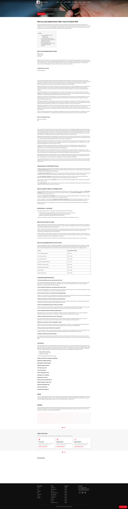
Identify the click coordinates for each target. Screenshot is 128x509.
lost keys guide (83, 174)
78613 (66, 494)
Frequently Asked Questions (46, 44)
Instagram (61, 236)
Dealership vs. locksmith (45, 40)
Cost (80, 2)
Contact (84, 2)
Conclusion (43, 45)
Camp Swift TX (53, 496)
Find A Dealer (74, 2)
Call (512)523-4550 (50, 13)
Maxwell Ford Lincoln (75, 217)
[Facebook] (80, 492)
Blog (61, 2)
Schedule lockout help (42, 446)
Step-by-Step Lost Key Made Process (47, 38)
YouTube (86, 234)
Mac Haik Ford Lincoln (66, 217)
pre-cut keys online (86, 86)
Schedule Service (41, 13)
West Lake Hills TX (54, 492)
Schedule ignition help (78, 446)
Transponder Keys (45, 37)
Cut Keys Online (67, 2)
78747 (66, 499)
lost (52, 24)
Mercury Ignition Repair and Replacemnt (48, 39)
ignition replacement (66, 105)
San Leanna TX (53, 489)
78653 (66, 497)
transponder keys (79, 169)
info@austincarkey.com (85, 489)
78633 (66, 502)
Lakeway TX (53, 487)
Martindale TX (53, 494)
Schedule (89, 2)
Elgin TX (52, 491)
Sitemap (38, 497)
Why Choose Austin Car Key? (46, 42)
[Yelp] (82, 492)
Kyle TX (52, 500)
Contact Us (39, 494)
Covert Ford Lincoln (57, 217)
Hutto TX (52, 499)
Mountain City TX (54, 502)
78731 (66, 500)
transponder (50, 129)
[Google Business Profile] (85, 492)
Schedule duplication (60, 446)
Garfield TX (53, 497)
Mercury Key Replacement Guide (46, 35)
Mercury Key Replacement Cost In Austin (48, 43)
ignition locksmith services (42, 200)
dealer (47, 92)
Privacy (38, 496)
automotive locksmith (61, 176)
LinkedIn (45, 236)
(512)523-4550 (83, 487)
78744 (66, 491)
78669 (66, 487)
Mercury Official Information (44, 351)
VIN (46, 101)
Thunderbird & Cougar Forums (45, 352)
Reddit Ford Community (43, 353)
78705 (66, 492)
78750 (66, 489)
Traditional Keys (45, 36)
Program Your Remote (63, 88)
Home (57, 2)
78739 (66, 496)
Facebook (70, 234)
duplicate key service (55, 183)
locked (42, 24)
